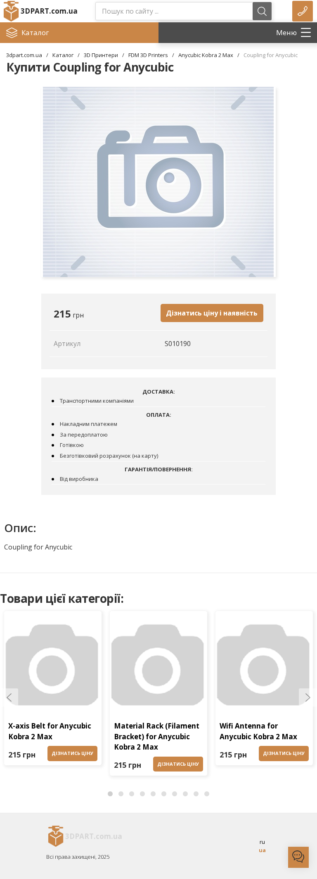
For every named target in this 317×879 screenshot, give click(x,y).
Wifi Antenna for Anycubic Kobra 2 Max (258, 731)
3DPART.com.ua (48, 11)
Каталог (62, 55)
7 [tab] (174, 794)
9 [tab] (196, 794)
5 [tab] (153, 794)
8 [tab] (185, 794)
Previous (9, 697)
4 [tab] (142, 794)
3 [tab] (132, 794)
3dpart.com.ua (24, 55)
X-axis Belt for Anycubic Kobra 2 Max (49, 731)
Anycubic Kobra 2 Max (205, 55)
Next (308, 697)
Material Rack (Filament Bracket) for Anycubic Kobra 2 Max (156, 736)
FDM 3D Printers (148, 55)
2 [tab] (121, 794)
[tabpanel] (53, 690)
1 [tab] (110, 794)
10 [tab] (207, 794)
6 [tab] (164, 794)
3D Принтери (101, 55)
